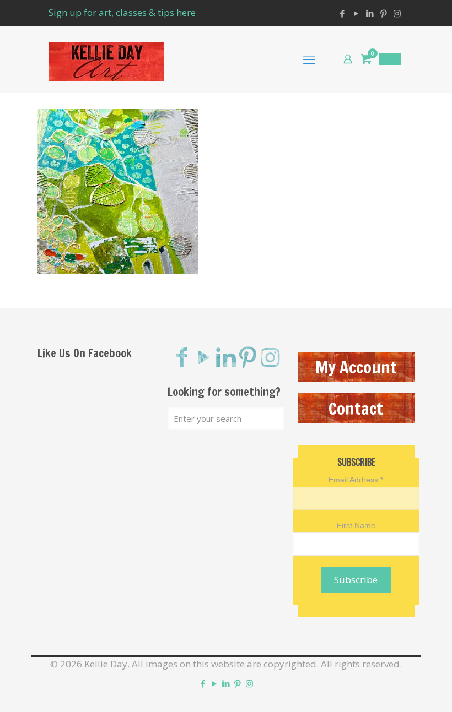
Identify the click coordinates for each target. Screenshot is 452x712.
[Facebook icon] (342, 13)
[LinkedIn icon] (369, 13)
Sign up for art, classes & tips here (122, 12)
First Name (356, 525)
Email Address (356, 479)
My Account (356, 367)
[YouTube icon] (356, 13)
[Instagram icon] (397, 13)
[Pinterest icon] (383, 13)
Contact (356, 408)
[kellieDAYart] (106, 59)
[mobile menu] (309, 59)
